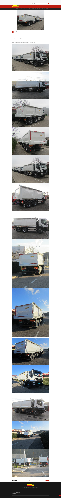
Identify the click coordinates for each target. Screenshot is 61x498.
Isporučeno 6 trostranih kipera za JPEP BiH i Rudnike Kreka (23, 31)
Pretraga (48, 3)
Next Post (46, 480)
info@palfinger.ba (19, 0)
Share (29, 480)
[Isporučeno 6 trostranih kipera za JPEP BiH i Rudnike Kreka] (30, 20)
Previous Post (14, 480)
